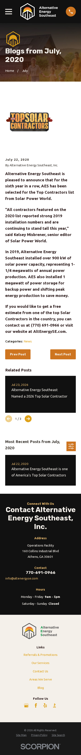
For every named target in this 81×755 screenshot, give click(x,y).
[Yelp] (45, 705)
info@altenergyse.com (21, 578)
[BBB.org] (54, 705)
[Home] (39, 11)
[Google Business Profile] (26, 705)
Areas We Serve (40, 679)
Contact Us (40, 671)
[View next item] (28, 418)
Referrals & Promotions (40, 655)
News (28, 341)
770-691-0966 (40, 572)
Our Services (40, 663)
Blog (40, 687)
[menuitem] (21, 735)
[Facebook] (36, 705)
